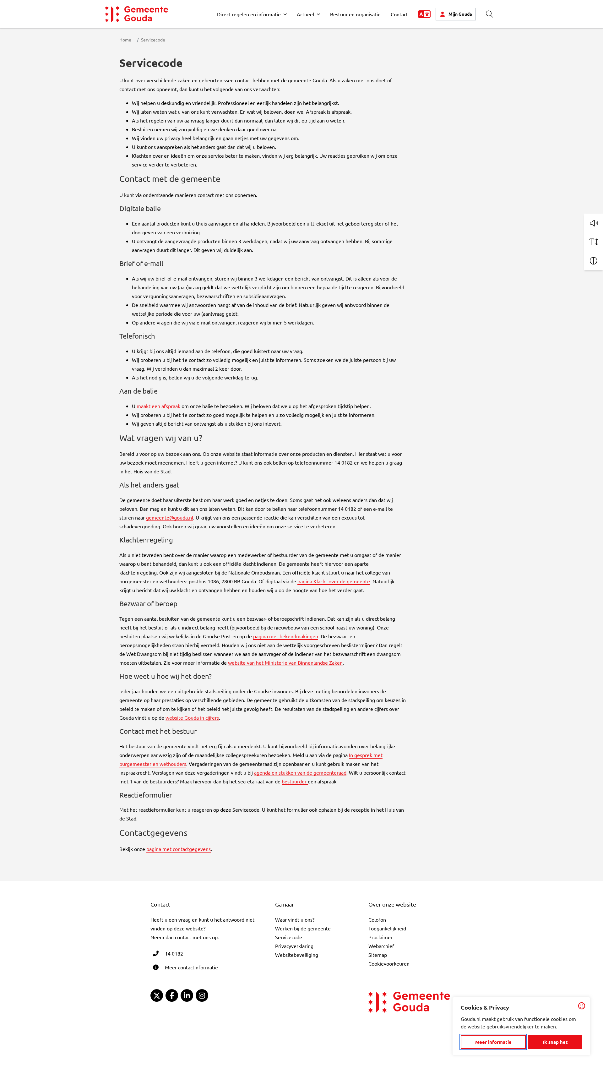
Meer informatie (493, 1042)
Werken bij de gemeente (303, 928)
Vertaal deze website (424, 14)
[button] (593, 223)
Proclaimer (380, 937)
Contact (399, 14)
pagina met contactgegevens (178, 849)
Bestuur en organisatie (355, 14)
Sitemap (377, 954)
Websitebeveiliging (296, 954)
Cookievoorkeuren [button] (389, 963)
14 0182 (174, 953)
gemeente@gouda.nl (169, 517)
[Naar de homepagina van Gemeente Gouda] (136, 14)
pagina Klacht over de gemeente (333, 581)
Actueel (305, 14)
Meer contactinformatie (191, 967)
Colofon (377, 919)
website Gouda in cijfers (192, 717)
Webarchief (381, 946)
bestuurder (295, 781)
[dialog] (521, 1026)
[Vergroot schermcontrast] (593, 260)
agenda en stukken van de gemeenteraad (300, 772)
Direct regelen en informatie (249, 14)
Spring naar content (15, 23)
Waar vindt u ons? (294, 919)
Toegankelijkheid (387, 928)
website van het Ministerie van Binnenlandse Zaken (285, 662)
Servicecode (288, 937)
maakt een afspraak (158, 406)
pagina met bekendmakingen (285, 636)
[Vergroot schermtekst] (593, 241)
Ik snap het (555, 1042)
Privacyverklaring (294, 946)
